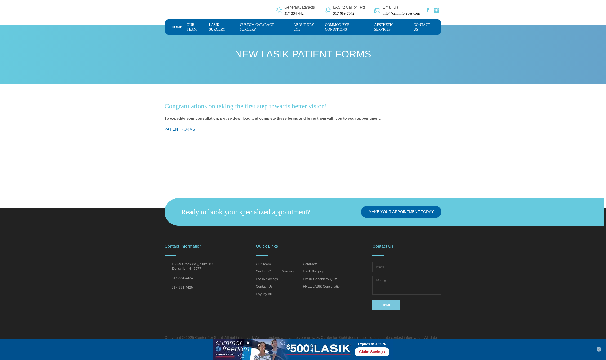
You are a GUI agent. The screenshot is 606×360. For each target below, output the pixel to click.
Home (177, 27)
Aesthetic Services (383, 27)
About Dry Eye (304, 27)
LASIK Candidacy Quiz (320, 279)
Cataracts (310, 264)
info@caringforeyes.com (401, 13)
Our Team (192, 27)
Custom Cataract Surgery (257, 27)
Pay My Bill (264, 294)
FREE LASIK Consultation (322, 286)
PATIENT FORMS (180, 129)
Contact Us (422, 27)
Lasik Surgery (217, 27)
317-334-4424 (295, 13)
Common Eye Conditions (337, 27)
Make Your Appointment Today (401, 212)
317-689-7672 (343, 13)
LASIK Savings (267, 279)
